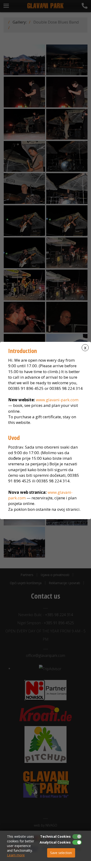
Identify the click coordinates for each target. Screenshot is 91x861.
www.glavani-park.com (57, 399)
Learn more (16, 855)
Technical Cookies (55, 836)
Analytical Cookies (55, 842)
